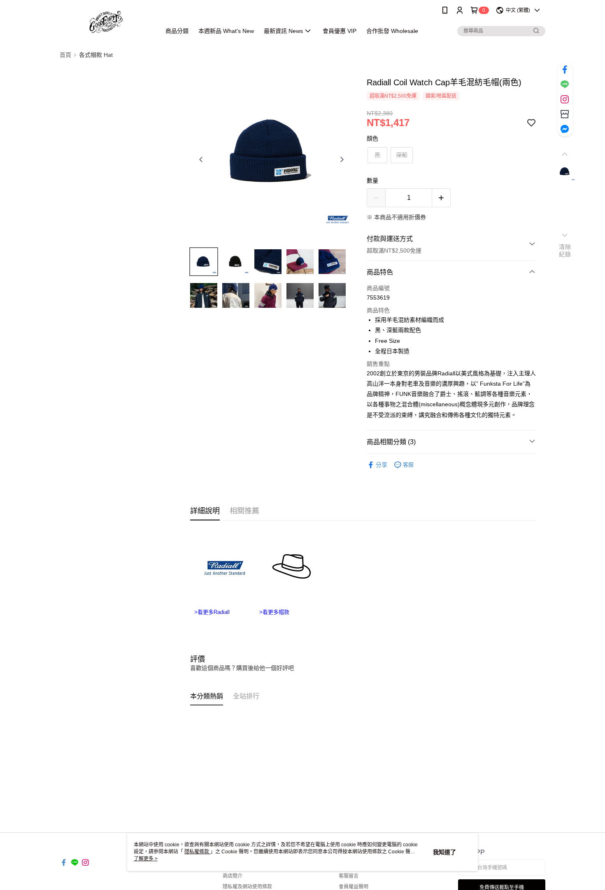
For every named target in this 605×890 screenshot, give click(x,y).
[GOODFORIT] (105, 21)
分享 (381, 464)
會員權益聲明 (353, 887)
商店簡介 (232, 876)
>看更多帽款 (274, 612)
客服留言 (348, 876)
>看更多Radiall (212, 612)
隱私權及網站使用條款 (247, 887)
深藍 (401, 155)
